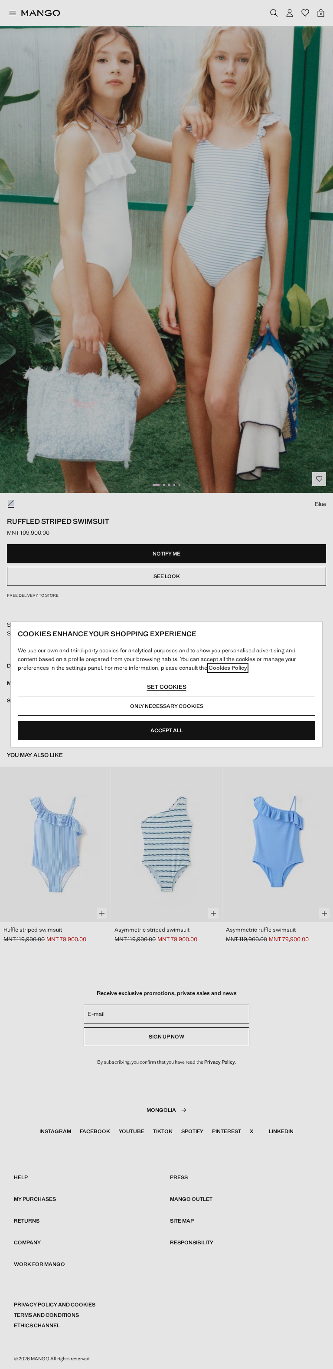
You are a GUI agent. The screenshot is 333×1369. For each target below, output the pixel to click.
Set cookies (166, 687)
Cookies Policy (228, 667)
